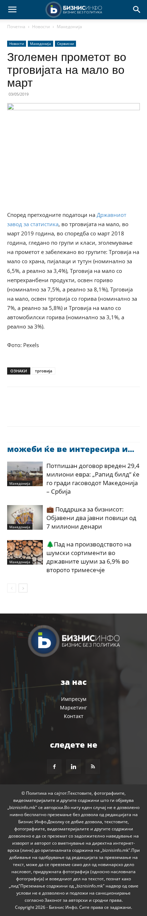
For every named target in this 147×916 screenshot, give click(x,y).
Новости (41, 27)
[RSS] (93, 766)
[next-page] (23, 588)
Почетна (16, 27)
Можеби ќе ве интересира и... (70, 448)
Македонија (69, 27)
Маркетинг (73, 707)
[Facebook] (14, 411)
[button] (12, 9)
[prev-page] (11, 588)
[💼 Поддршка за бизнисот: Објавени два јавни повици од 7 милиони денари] (25, 517)
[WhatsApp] (63, 411)
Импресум (73, 699)
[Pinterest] (47, 411)
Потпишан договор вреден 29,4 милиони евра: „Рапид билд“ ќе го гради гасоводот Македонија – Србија (93, 478)
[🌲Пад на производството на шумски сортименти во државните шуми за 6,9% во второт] (25, 552)
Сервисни (65, 43)
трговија (43, 370)
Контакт (73, 716)
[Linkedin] (80, 411)
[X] (31, 411)
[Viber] (96, 411)
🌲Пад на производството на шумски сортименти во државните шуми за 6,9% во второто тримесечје (88, 557)
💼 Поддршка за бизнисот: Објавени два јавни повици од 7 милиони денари (91, 517)
